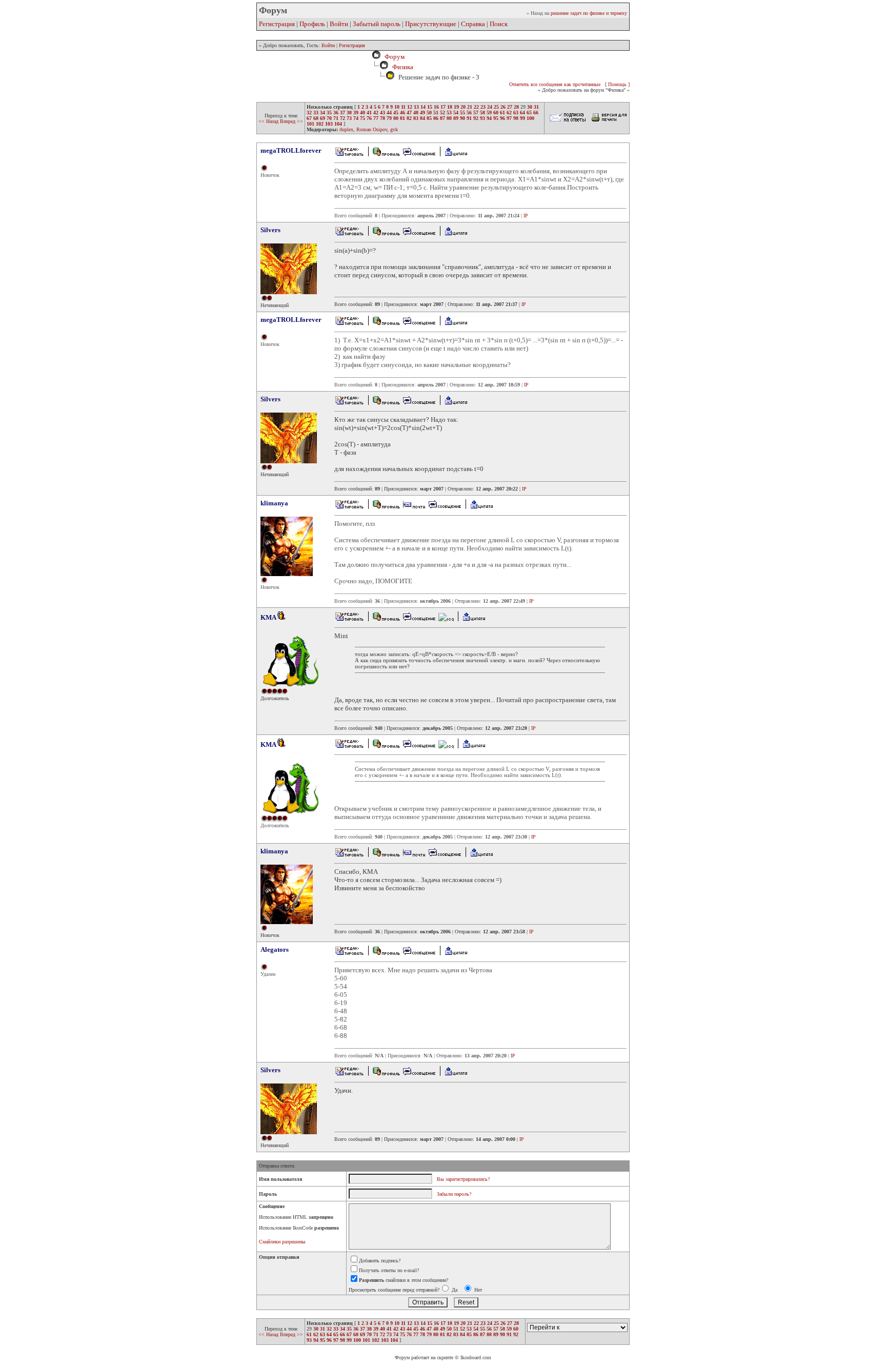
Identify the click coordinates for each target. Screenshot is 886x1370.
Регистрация (277, 24)
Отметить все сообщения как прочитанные (554, 84)
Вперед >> (291, 121)
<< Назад (269, 121)
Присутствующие (430, 24)
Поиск (499, 24)
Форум (393, 56)
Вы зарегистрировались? (463, 1179)
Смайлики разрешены (282, 1241)
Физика (402, 67)
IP (525, 215)
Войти (339, 24)
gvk (394, 129)
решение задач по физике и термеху (589, 13)
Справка (473, 24)
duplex (346, 129)
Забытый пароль (376, 24)
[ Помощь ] (617, 84)
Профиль (312, 24)
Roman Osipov (371, 129)
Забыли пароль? (454, 1194)
